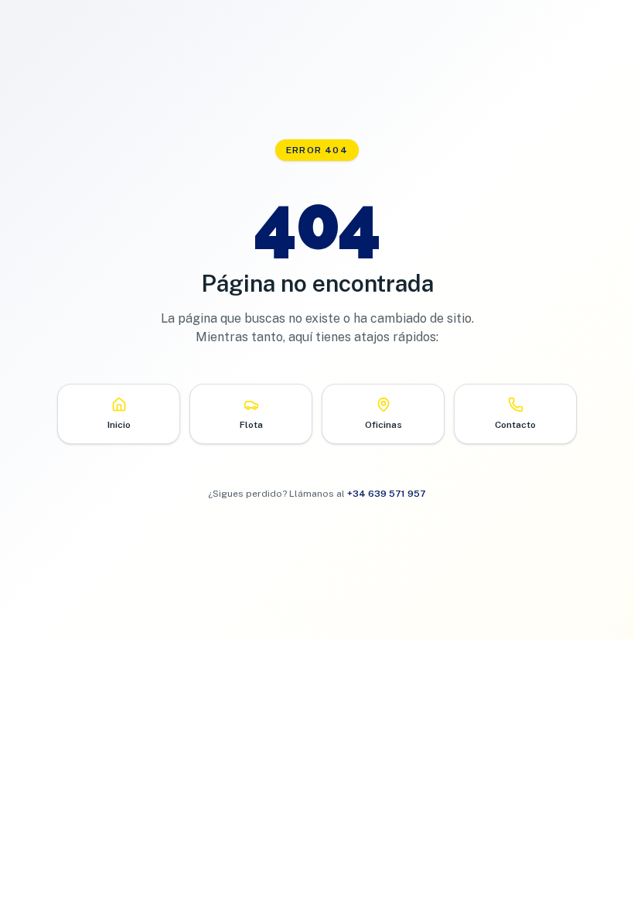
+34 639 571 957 (386, 493)
